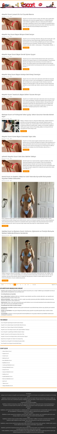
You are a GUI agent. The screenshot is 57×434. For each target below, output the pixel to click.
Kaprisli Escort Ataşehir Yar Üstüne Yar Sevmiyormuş (12, 338)
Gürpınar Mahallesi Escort (7, 371)
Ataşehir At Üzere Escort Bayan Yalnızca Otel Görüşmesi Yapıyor (14, 336)
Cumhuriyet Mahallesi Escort (8, 365)
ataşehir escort (16, 395)
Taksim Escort (5, 383)
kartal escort (49, 395)
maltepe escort (4, 395)
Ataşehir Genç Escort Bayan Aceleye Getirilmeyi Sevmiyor (21, 74)
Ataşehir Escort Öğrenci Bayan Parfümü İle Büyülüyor (12, 327)
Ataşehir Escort (5, 353)
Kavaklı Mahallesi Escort (7, 376)
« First (2, 284)
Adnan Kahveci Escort (6, 351)
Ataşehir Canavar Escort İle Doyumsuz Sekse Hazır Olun (12, 334)
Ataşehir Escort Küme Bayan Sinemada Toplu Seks (19, 136)
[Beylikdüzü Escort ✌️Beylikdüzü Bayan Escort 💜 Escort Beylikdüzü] (28, 5)
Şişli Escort (4, 381)
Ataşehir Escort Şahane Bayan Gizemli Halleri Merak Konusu (13, 325)
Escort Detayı (26, 29)
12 (20, 284)
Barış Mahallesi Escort (7, 360)
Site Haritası (28, 393)
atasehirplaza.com (23, 395)
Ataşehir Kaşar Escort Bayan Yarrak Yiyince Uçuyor (18, 54)
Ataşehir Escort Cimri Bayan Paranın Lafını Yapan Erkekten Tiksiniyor (15, 329)
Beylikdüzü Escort (6, 362)
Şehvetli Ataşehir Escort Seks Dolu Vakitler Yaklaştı (19, 156)
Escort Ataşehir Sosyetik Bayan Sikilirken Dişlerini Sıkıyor (12, 331)
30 (27, 284)
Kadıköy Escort (5, 374)
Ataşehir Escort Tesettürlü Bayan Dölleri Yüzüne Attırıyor (21, 94)
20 (25, 284)
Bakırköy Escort (5, 358)
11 (17, 284)
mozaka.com (10, 395)
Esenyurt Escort (5, 369)
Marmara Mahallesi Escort (7, 378)
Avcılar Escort (5, 355)
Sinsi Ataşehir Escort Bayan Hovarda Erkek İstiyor (11, 343)
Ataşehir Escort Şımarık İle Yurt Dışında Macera (18, 14)
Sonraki (34, 284)
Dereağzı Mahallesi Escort (7, 367)
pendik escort (44, 395)
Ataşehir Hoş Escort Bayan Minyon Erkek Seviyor (18, 34)
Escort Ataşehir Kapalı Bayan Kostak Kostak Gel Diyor (12, 322)
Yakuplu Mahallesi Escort (7, 385)
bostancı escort (37, 395)
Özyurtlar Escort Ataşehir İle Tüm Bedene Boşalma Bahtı (12, 341)
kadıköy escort (31, 395)
